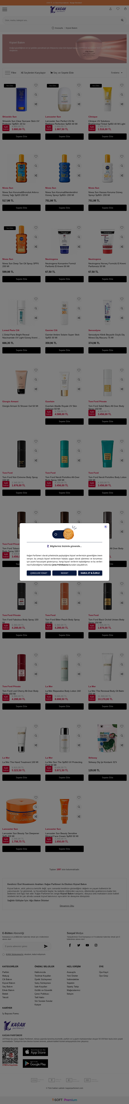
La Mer (49, 686)
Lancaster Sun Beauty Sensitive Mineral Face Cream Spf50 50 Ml (61, 834)
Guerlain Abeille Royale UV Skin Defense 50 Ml (61, 407)
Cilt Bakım (7, 979)
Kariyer (38, 1004)
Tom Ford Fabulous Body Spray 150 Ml (20, 621)
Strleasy (92, 757)
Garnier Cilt (51, 330)
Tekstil (5, 997)
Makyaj (5, 976)
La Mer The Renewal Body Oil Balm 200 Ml (106, 692)
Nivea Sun (7, 188)
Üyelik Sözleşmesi (43, 979)
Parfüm (5, 972)
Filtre (13, 72)
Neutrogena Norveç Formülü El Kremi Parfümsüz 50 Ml (107, 265)
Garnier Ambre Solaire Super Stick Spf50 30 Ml (62, 336)
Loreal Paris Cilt (10, 330)
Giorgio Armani (10, 401)
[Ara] (122, 20)
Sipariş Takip (73, 986)
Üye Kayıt (103, 972)
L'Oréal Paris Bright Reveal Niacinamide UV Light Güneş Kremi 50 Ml (21, 336)
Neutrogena (51, 259)
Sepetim (70, 983)
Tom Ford (7, 473)
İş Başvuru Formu (10, 1013)
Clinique (92, 116)
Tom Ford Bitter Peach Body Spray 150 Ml (62, 621)
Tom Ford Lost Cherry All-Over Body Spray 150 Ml (20, 692)
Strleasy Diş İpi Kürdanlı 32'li (102, 762)
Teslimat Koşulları (43, 976)
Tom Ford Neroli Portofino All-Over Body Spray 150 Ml (62, 478)
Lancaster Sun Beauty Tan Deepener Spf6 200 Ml (20, 834)
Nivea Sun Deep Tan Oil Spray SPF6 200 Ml (20, 265)
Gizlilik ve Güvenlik (43, 990)
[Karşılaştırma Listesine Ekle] (36, 104)
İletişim (70, 994)
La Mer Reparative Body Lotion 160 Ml (63, 692)
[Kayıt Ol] (46, 946)
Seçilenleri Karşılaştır (34, 72)
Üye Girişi (103, 976)
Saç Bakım (7, 986)
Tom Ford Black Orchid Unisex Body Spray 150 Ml (106, 621)
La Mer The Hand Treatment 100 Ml (20, 762)
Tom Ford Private (97, 401)
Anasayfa (59, 28)
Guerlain (49, 401)
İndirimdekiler (73, 979)
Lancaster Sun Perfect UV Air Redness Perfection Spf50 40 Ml (61, 122)
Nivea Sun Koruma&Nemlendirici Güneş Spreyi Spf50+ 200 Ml (61, 193)
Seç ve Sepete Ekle (63, 72)
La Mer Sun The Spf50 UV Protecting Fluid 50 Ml (63, 763)
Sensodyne (94, 330)
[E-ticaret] (64, 1100)
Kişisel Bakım (8, 983)
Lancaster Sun (53, 116)
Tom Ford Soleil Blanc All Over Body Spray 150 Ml (106, 407)
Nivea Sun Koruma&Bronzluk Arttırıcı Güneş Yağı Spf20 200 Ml (20, 193)
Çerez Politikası (42, 994)
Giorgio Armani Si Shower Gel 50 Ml (20, 406)
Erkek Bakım (8, 990)
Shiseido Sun (9, 116)
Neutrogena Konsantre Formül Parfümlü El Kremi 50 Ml (60, 265)
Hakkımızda (40, 972)
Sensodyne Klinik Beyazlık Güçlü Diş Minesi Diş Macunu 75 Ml (106, 336)
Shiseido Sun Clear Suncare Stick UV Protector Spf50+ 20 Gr (20, 122)
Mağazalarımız (73, 990)
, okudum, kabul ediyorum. (26, 954)
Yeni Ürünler (72, 976)
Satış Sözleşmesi (43, 983)
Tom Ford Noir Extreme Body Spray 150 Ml (20, 478)
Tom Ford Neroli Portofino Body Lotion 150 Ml (107, 478)
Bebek (5, 994)
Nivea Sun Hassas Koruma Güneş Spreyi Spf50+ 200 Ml (105, 193)
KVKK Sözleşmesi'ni (14, 954)
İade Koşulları (41, 986)
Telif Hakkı (39, 997)
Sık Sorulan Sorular (43, 1001)
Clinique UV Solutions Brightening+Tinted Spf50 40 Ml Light (106, 122)
